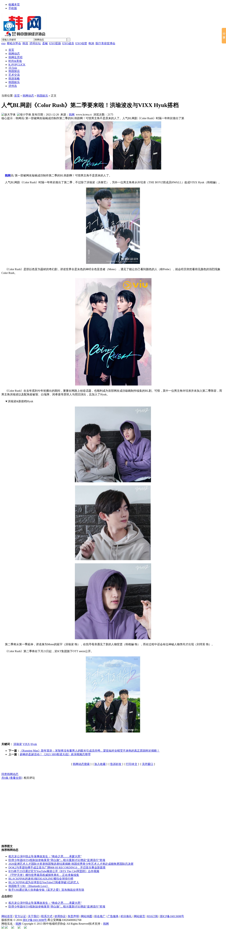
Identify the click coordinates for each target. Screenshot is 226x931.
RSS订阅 (152, 916)
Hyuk (34, 744)
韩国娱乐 (42, 95)
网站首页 (7, 916)
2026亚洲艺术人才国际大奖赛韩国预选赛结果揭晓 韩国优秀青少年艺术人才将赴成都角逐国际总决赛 (70, 863)
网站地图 (86, 916)
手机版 (12, 8)
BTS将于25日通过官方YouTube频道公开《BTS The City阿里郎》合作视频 (53, 871)
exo (3, 43)
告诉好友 (115, 764)
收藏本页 (14, 4)
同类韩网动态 (9, 774)
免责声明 (73, 916)
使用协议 (60, 916)
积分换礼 (126, 916)
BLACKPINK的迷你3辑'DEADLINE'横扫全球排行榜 (40, 878)
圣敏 (45, 43)
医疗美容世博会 (105, 43)
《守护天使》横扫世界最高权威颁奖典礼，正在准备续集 (43, 874)
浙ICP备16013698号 (172, 916)
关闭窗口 (147, 764)
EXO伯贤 (81, 43)
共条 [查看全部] (11, 777)
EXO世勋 (55, 43)
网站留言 (139, 916)
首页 (17, 95)
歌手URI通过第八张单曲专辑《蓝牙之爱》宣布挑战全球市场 (46, 889)
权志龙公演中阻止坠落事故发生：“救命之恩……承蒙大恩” (45, 856)
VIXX (26, 744)
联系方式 (46, 916)
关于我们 (33, 916)
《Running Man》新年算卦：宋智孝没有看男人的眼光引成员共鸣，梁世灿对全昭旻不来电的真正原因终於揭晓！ (90, 750)
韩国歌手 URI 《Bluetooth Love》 (28, 886)
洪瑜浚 (17, 744)
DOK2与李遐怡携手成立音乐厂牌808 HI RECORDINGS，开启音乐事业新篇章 (57, 867)
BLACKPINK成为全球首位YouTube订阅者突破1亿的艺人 (43, 882)
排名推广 (99, 916)
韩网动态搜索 (81, 764)
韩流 (25, 43)
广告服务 (113, 916)
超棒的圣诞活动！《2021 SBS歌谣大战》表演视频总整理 (55, 754)
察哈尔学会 (14, 43)
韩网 (72, 114)
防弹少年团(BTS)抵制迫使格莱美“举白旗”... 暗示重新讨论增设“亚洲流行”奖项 (56, 860)
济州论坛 (35, 43)
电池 (91, 43)
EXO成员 (68, 43)
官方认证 (20, 916)
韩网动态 (28, 95)
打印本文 (131, 764)
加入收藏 (100, 764)
